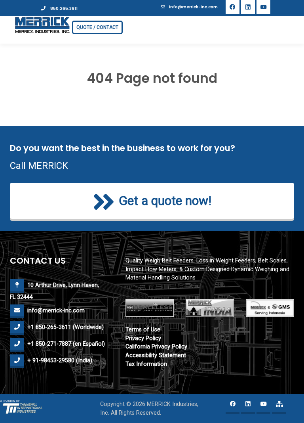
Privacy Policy (143, 338)
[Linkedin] (248, 7)
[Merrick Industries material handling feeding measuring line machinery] (42, 25)
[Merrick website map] (279, 407)
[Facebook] (232, 7)
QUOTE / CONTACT (97, 27)
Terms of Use (142, 329)
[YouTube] (263, 7)
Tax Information (146, 364)
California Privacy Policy (156, 346)
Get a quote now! (165, 201)
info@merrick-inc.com (193, 7)
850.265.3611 (63, 8)
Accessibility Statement (155, 355)
